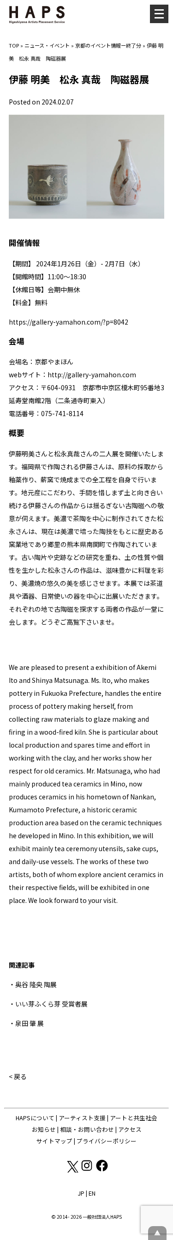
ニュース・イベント (47, 45)
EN (92, 1193)
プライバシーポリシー (107, 1140)
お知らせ (44, 1129)
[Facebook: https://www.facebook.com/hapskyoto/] (102, 1170)
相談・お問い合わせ (87, 1129)
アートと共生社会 (133, 1117)
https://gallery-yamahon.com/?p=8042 (68, 321)
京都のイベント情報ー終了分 (108, 45)
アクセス (130, 1129)
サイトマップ (54, 1140)
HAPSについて (35, 1117)
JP (81, 1193)
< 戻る (18, 1076)
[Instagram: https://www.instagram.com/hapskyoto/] (87, 1170)
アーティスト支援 (82, 1117)
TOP (14, 45)
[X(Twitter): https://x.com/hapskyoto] (72, 1170)
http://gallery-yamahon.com (92, 374)
